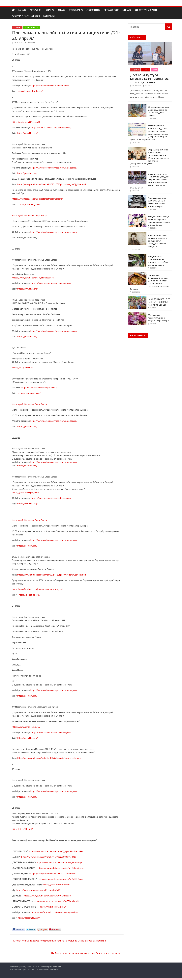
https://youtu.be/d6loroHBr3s (56, 884)
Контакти (49, 15)
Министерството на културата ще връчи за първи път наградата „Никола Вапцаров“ (157, 240)
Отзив (154, 69)
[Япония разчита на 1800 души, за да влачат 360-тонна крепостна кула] (137, 196)
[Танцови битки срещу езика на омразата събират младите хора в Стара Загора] (137, 215)
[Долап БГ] (13, 10)
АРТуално (35, 10)
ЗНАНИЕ (50, 10)
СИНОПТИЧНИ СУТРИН (146, 10)
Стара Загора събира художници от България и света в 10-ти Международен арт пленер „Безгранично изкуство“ (149, 156)
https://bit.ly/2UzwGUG (22, 367)
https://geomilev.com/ (27, 173)
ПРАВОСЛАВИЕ (76, 10)
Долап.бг (31, 42)
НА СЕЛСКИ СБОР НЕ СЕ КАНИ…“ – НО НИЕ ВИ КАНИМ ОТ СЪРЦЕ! (159, 301)
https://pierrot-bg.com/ (29, 204)
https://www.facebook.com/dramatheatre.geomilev (54, 912)
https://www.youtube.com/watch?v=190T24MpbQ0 (47, 895)
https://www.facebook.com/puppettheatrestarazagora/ (37, 198)
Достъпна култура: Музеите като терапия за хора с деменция (149, 78)
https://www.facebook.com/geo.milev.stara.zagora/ (53, 167)
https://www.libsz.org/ (27, 133)
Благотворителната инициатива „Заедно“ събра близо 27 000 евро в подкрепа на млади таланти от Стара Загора (149, 180)
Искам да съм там (31, 27)
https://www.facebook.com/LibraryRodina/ (49, 85)
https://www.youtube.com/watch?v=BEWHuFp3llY (56, 901)
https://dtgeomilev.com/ (29, 917)
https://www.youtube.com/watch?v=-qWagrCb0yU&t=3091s (48, 857)
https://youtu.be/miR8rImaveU (26, 122)
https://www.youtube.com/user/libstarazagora (33, 277)
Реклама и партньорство (26, 15)
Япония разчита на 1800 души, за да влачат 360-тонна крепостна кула (157, 202)
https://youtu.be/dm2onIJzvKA (26, 727)
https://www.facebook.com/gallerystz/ (39, 387)
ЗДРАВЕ (61, 10)
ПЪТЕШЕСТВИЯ (111, 10)
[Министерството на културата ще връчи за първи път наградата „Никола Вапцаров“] (137, 234)
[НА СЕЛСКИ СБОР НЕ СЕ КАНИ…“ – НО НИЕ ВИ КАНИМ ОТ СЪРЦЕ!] (137, 298)
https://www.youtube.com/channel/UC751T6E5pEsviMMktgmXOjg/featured (51, 184)
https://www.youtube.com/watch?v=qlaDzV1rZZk (39, 890)
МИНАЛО (127, 10)
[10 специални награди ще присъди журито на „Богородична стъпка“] (137, 105)
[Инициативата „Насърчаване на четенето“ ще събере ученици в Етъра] (137, 255)
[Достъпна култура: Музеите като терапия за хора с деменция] (150, 43)
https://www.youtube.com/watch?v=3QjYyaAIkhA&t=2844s (56, 851)
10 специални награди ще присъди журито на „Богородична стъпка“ (158, 111)
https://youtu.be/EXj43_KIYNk (25, 492)
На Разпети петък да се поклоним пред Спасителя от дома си (87, 953)
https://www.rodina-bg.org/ (30, 91)
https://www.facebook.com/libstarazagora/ (51, 127)
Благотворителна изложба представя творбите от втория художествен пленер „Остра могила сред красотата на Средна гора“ (149, 132)
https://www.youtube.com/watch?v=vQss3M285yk (59, 862)
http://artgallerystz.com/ (29, 393)
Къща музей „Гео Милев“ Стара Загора (29, 215)
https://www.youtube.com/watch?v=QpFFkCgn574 (61, 879)
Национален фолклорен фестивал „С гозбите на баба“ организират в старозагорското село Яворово (149, 282)
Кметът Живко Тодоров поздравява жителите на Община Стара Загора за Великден (58, 940)
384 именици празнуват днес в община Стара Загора (158, 317)
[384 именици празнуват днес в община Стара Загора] (137, 314)
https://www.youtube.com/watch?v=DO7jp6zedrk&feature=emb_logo (49, 758)
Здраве (145, 69)
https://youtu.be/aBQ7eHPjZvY (54, 906)
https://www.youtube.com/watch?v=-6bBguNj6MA (60, 868)
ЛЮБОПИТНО (93, 10)
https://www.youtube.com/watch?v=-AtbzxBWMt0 (53, 873)
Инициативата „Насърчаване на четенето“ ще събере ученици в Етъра (158, 260)
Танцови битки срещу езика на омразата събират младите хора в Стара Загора (159, 220)
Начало (22, 10)
